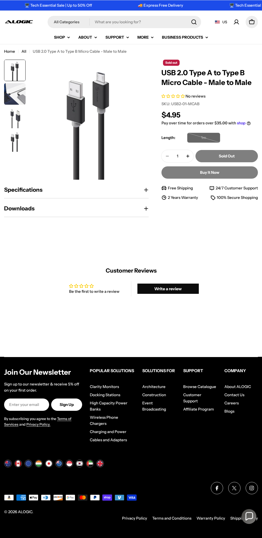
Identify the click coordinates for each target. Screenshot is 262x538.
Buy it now (209, 172)
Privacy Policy (134, 518)
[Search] (194, 22)
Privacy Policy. (38, 424)
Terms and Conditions (171, 518)
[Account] (236, 22)
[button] (173, 96)
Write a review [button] (168, 288)
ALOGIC (25, 511)
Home (9, 51)
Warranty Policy (210, 518)
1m (210, 139)
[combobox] (124, 22)
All (23, 51)
